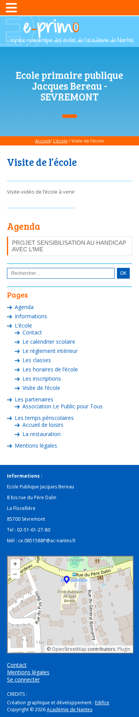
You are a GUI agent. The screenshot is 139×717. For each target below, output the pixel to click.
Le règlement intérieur (50, 350)
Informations (31, 316)
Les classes (36, 360)
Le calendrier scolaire (48, 341)
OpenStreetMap (69, 649)
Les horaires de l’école (50, 369)
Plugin (123, 649)
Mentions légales (36, 445)
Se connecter (23, 679)
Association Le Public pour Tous (62, 406)
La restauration (41, 434)
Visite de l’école (41, 387)
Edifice (102, 702)
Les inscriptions (41, 378)
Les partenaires (34, 399)
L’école (60, 141)
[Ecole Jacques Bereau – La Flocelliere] (69, 40)
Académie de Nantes (69, 709)
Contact (32, 332)
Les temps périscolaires (44, 417)
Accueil (42, 141)
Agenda (24, 307)
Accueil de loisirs (42, 424)
